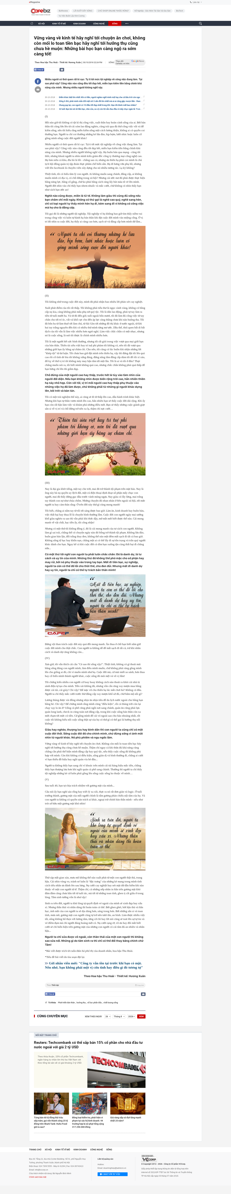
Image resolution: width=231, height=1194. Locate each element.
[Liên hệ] (62, 69)
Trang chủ (35, 1149)
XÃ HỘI (41, 23)
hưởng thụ (81, 1002)
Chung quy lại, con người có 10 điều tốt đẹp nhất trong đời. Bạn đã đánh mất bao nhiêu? (98, 105)
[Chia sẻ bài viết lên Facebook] (38, 81)
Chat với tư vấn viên (111, 1174)
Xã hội (48, 1149)
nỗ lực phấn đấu (94, 1002)
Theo (95, 985)
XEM (141, 1016)
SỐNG (115, 23)
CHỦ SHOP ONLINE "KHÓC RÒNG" (113, 11)
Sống (111, 62)
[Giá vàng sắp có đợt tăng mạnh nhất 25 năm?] (127, 1104)
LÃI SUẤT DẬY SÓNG (83, 11)
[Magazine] (34, 2)
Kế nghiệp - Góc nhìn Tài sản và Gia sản (152, 11)
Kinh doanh (80, 1149)
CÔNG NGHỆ (98, 23)
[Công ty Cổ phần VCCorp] (149, 1158)
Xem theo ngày (93, 1016)
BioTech (179, 11)
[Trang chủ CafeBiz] (31, 23)
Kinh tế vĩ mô (62, 1149)
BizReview (63, 11)
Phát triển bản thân (66, 1002)
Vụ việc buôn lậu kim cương (72, 16)
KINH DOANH (79, 23)
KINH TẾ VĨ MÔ (59, 23)
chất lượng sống (110, 1002)
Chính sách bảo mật (37, 1177)
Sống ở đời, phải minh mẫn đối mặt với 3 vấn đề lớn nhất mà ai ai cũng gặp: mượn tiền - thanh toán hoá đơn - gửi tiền (110, 101)
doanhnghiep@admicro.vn (114, 1168)
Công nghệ (96, 1149)
